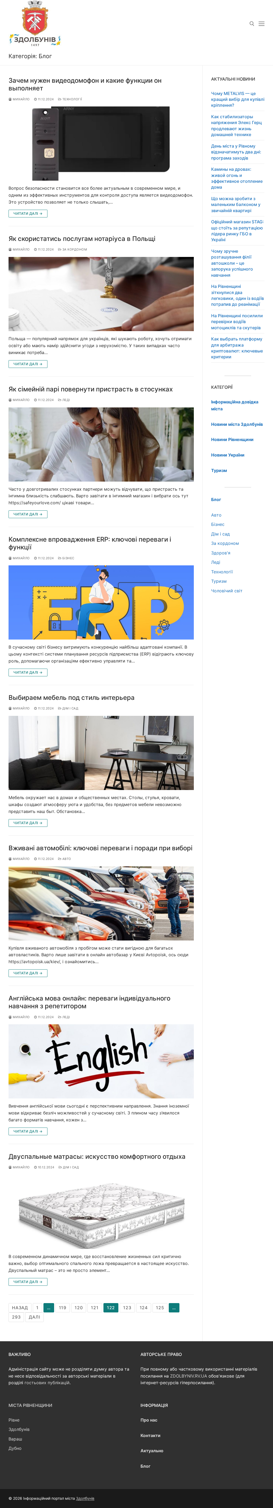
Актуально (151, 1450)
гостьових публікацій (47, 1382)
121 (94, 1307)
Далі (34, 1317)
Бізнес (67, 558)
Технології (71, 99)
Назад (20, 1307)
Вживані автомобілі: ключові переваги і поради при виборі (100, 848)
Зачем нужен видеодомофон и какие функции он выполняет (85, 84)
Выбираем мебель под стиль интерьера (72, 697)
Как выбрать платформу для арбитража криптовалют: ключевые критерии (237, 347)
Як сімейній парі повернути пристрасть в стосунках (91, 389)
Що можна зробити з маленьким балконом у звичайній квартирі (235, 204)
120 (79, 1307)
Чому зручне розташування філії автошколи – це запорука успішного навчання (232, 263)
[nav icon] (261, 23)
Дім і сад (69, 708)
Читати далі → (28, 213)
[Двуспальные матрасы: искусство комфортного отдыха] (101, 1212)
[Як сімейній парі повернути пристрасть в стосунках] (101, 444)
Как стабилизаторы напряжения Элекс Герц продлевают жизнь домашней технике (236, 125)
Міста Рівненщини (30, 1405)
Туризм (219, 581)
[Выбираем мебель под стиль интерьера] (101, 753)
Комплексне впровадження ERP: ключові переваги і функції (90, 543)
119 (62, 1307)
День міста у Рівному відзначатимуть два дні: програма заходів (236, 152)
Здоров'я (220, 552)
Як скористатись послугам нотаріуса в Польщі (82, 239)
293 (16, 1317)
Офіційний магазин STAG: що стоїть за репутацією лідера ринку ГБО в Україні (237, 230)
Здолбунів (19, 1429)
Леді (65, 400)
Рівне (14, 1420)
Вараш (15, 1439)
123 (127, 1307)
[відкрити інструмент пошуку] (252, 23)
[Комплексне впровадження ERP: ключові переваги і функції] (101, 602)
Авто (66, 859)
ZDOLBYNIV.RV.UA (188, 1376)
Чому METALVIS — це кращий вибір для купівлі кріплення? (237, 99)
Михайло (21, 99)
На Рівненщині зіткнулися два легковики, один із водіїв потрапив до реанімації (237, 295)
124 (144, 1307)
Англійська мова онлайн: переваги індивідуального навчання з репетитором (89, 1002)
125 (160, 1307)
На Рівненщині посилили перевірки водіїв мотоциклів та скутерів (237, 321)
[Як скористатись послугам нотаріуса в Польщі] (101, 294)
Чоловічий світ (227, 590)
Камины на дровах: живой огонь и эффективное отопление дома (237, 178)
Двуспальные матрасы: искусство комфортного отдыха (97, 1156)
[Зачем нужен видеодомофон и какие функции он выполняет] (101, 143)
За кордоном (74, 249)
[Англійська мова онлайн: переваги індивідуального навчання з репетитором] (101, 1061)
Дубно (15, 1448)
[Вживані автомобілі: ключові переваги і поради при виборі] (101, 903)
